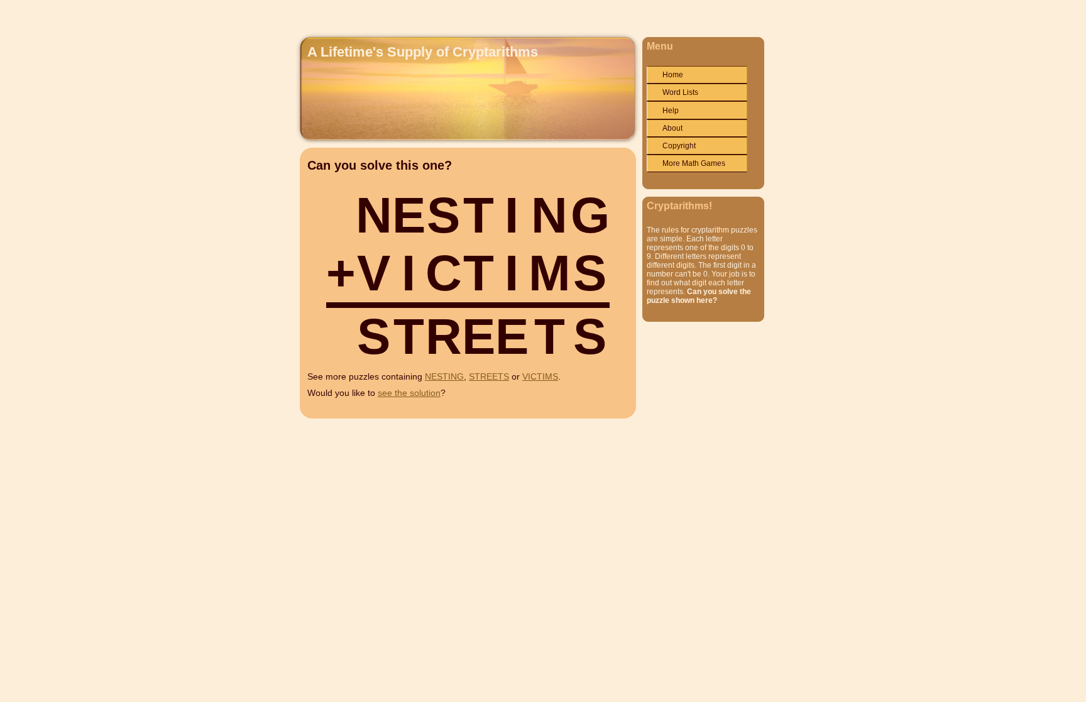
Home (672, 74)
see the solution (409, 393)
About (672, 128)
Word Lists (680, 92)
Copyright (679, 145)
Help (670, 110)
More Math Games (693, 163)
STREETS (489, 376)
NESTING (444, 376)
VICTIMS (540, 376)
